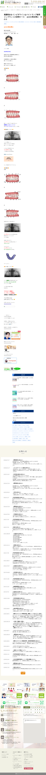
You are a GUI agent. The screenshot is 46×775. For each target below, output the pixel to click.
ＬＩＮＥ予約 (44, 10)
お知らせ (14, 413)
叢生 (27, 438)
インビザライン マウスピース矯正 (24, 427)
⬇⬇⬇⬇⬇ (6, 304)
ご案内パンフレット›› (17, 627)
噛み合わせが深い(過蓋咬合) (17, 440)
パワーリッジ (15, 434)
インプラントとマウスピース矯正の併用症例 (17, 21)
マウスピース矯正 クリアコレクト (18, 436)
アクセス (34, 7)
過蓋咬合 (29, 440)
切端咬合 (20, 438)
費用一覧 (27, 7)
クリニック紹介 (6, 754)
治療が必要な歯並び (18, 765)
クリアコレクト (15, 430)
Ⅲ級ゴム (20, 425)
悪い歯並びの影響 (28, 754)
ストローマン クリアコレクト (28, 430)
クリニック (10, 7)
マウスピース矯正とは (18, 756)
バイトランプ (27, 21)
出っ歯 (29, 436)
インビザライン (6, 21)
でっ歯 (27, 425)
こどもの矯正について (17, 415)
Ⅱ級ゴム (16, 425)
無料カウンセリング (44, 20)
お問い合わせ (27, 763)
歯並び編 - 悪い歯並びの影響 (18, 631)
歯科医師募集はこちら (17, 660)
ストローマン (21, 430)
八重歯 (26, 436)
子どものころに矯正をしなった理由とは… (21, 647)
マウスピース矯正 (20, 7)
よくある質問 (16, 764)
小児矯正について (17, 758)
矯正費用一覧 (5, 757)
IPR (13, 425)
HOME (3, 7)
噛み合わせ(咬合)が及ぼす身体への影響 (20, 417)
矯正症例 (14, 420)
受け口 (24, 438)
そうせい (23, 425)
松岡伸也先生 (24, 440)
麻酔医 (5, 23)
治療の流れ (16, 759)
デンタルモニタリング (16, 432)
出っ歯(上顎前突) (15, 438)
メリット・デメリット (18, 762)
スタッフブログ (29, 766)
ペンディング (20, 434)
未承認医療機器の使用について (18, 768)
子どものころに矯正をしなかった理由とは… (29, 757)
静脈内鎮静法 (39, 21)
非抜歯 (14, 442)
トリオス (22, 432)
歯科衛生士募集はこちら (27, 660)
